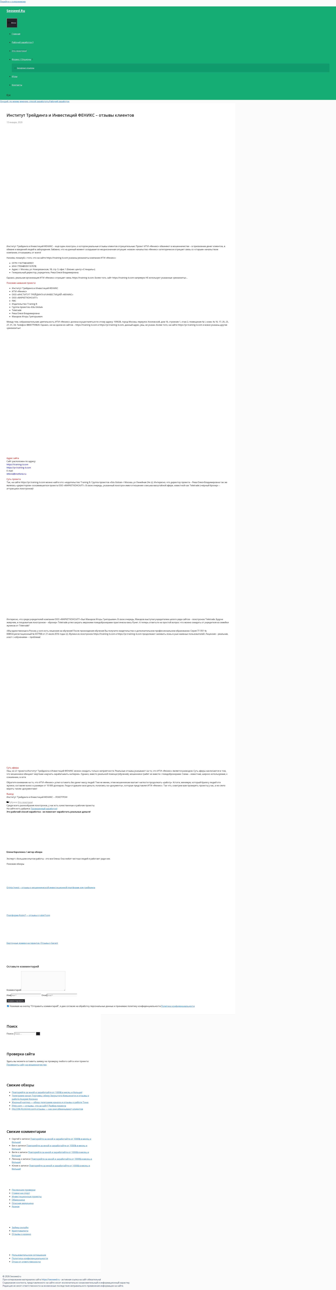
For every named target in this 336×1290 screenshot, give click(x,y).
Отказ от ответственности (26, 1261)
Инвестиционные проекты (27, 1196)
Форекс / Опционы (21, 59)
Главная (16, 33)
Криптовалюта (20, 1230)
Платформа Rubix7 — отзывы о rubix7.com (28, 915)
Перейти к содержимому (13, 1)
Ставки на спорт (21, 1193)
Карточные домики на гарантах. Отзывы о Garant (32, 943)
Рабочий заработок (59, 101)
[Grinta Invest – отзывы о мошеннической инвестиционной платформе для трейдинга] (20, 884)
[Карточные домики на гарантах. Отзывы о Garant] (20, 940)
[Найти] (38, 1033)
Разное (15, 1206)
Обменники (18, 1199)
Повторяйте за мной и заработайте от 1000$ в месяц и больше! (47, 1092)
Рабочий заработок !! (22, 42)
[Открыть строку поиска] (9, 95)
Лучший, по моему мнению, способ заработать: (24, 101)
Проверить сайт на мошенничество (27, 1064)
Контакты (17, 84)
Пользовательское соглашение (29, 1254)
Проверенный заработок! (44, 808)
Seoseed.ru (16, 10)
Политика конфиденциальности (178, 1006)
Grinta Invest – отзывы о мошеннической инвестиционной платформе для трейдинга (51, 887)
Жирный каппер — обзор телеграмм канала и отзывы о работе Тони (50, 1102)
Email (44, 995)
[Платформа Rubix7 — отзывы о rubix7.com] (20, 912)
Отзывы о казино (21, 1234)
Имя (9, 995)
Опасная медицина (23, 1203)
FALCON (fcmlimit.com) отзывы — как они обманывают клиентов (47, 1108)
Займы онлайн (20, 1227)
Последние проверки (23, 1189)
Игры (14, 76)
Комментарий (14, 990)
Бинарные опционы (25, 68)
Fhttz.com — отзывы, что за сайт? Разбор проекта (39, 1105)
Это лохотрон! (19, 50)
